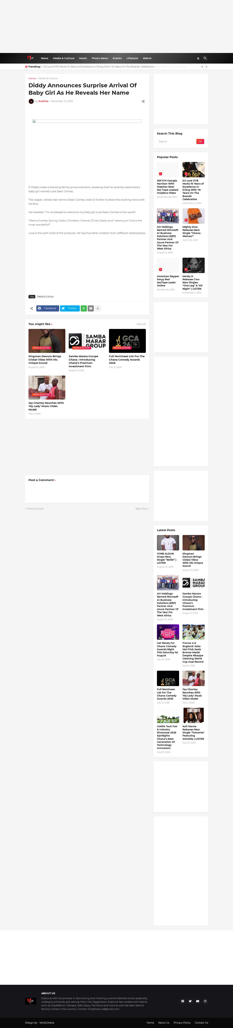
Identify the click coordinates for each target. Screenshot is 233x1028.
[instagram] (205, 1001)
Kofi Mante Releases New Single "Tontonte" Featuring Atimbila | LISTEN (194, 732)
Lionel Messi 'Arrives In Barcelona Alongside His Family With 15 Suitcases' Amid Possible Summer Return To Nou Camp (114, 66)
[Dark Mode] (198, 58)
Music (83, 58)
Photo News (100, 58)
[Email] (91, 308)
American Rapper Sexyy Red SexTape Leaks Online (168, 281)
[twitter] (190, 1001)
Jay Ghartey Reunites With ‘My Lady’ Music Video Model (46, 406)
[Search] (205, 58)
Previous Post (35, 508)
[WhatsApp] (84, 308)
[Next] (206, 66)
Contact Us (201, 1022)
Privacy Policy (182, 1022)
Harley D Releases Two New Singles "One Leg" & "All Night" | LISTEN (192, 282)
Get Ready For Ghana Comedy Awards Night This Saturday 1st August (167, 649)
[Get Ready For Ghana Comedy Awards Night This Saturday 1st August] (168, 632)
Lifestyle (132, 58)
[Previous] (202, 66)
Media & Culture (63, 58)
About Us (163, 1022)
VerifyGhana (46, 1022)
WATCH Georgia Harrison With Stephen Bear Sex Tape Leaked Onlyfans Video (167, 187)
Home (32, 78)
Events (117, 58)
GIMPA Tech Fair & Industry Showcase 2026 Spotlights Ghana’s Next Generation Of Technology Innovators (167, 737)
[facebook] (183, 1001)
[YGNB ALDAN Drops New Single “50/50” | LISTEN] (168, 542)
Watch (147, 58)
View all (141, 324)
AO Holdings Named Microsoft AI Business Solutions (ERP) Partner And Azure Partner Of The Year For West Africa (167, 237)
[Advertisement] (116, 26)
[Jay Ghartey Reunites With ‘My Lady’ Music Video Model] (194, 678)
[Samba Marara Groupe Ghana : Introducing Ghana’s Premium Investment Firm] (194, 582)
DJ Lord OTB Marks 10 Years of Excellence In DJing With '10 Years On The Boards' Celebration (193, 190)
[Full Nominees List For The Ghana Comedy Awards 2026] (168, 678)
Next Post (141, 508)
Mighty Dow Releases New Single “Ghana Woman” (192, 231)
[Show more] (98, 308)
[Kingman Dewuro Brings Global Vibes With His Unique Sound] (194, 542)
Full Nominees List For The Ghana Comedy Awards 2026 (126, 359)
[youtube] (198, 1001)
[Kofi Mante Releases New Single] (194, 715)
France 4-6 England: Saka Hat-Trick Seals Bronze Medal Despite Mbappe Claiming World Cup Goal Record (193, 652)
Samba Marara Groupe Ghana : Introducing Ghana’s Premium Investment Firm (83, 361)
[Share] (143, 101)
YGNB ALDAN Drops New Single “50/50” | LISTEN (166, 558)
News (44, 58)
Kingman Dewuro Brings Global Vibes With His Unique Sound (44, 359)
